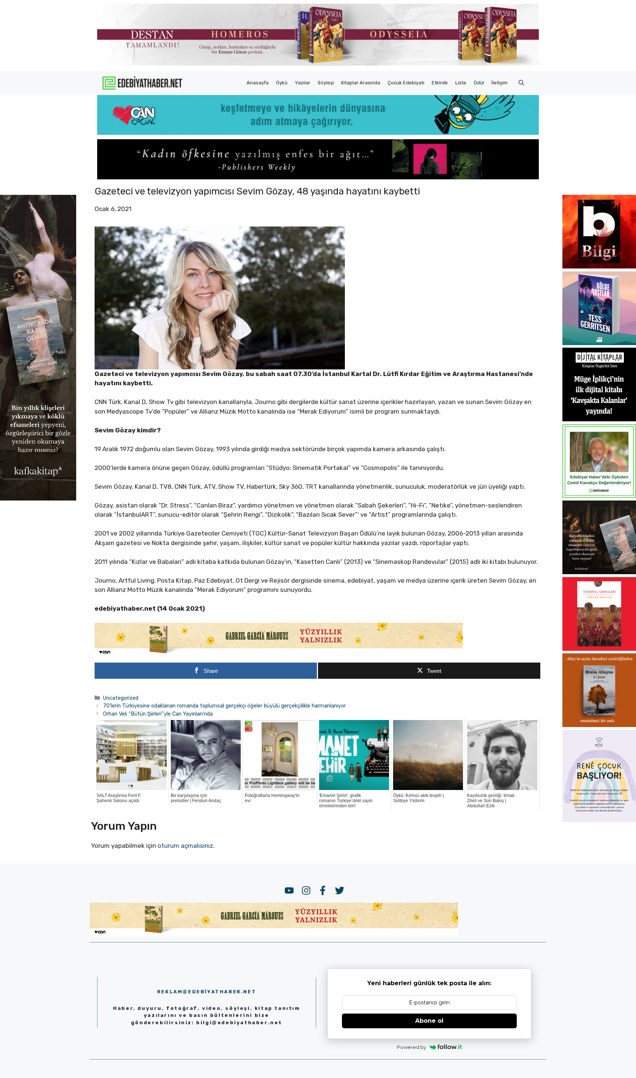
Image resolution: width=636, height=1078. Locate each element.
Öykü (281, 82)
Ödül (479, 82)
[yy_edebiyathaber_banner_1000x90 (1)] (279, 653)
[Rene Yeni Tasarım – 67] (599, 820)
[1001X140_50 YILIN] (318, 64)
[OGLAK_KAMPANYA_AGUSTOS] (599, 648)
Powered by (411, 1047)
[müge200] (599, 419)
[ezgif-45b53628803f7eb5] (318, 132)
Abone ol (429, 1020)
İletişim (499, 82)
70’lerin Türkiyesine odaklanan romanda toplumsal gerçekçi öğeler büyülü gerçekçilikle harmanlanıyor (224, 705)
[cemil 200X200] (599, 495)
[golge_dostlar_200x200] (599, 343)
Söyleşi (326, 82)
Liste (460, 82)
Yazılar (302, 82)
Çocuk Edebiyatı (406, 82)
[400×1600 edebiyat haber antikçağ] (38, 498)
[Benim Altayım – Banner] (599, 724)
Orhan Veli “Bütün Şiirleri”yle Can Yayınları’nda (158, 713)
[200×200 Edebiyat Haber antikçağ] (599, 572)
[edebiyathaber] (318, 177)
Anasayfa (258, 82)
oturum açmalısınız (185, 845)
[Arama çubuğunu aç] (521, 83)
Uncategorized (120, 698)
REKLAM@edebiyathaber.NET (206, 991)
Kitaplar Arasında (360, 82)
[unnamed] (599, 266)
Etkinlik (440, 82)
